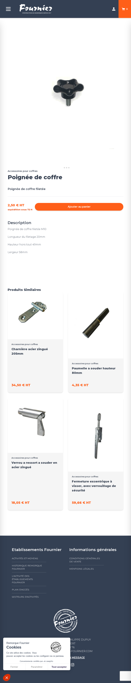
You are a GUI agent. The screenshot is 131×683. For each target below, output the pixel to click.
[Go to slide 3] (66, 167)
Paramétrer (36, 667)
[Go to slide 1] (62, 168)
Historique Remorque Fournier (27, 567)
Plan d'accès (20, 589)
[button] (7, 677)
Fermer (14, 667)
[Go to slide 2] (64, 167)
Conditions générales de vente (84, 560)
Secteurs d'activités (25, 596)
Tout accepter (59, 667)
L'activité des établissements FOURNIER (22, 579)
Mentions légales (81, 568)
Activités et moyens (25, 558)
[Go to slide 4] (68, 167)
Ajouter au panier (79, 206)
